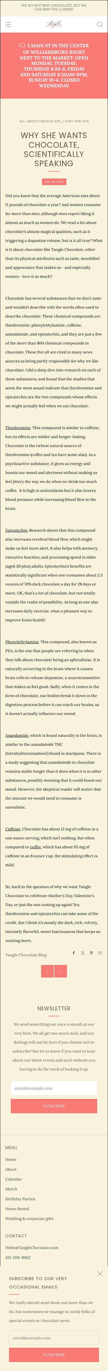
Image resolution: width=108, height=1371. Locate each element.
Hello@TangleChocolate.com (31, 1247)
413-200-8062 (18, 1257)
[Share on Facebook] (73, 953)
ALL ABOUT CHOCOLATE (40, 121)
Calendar (13, 1179)
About (10, 1169)
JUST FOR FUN (77, 121)
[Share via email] (100, 953)
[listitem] (54, 8)
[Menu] (8, 25)
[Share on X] (82, 953)
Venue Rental (17, 1208)
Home (10, 1159)
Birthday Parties (20, 1198)
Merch (11, 1189)
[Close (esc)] (100, 1274)
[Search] (100, 24)
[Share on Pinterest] (91, 953)
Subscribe (54, 1354)
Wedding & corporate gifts (29, 1218)
